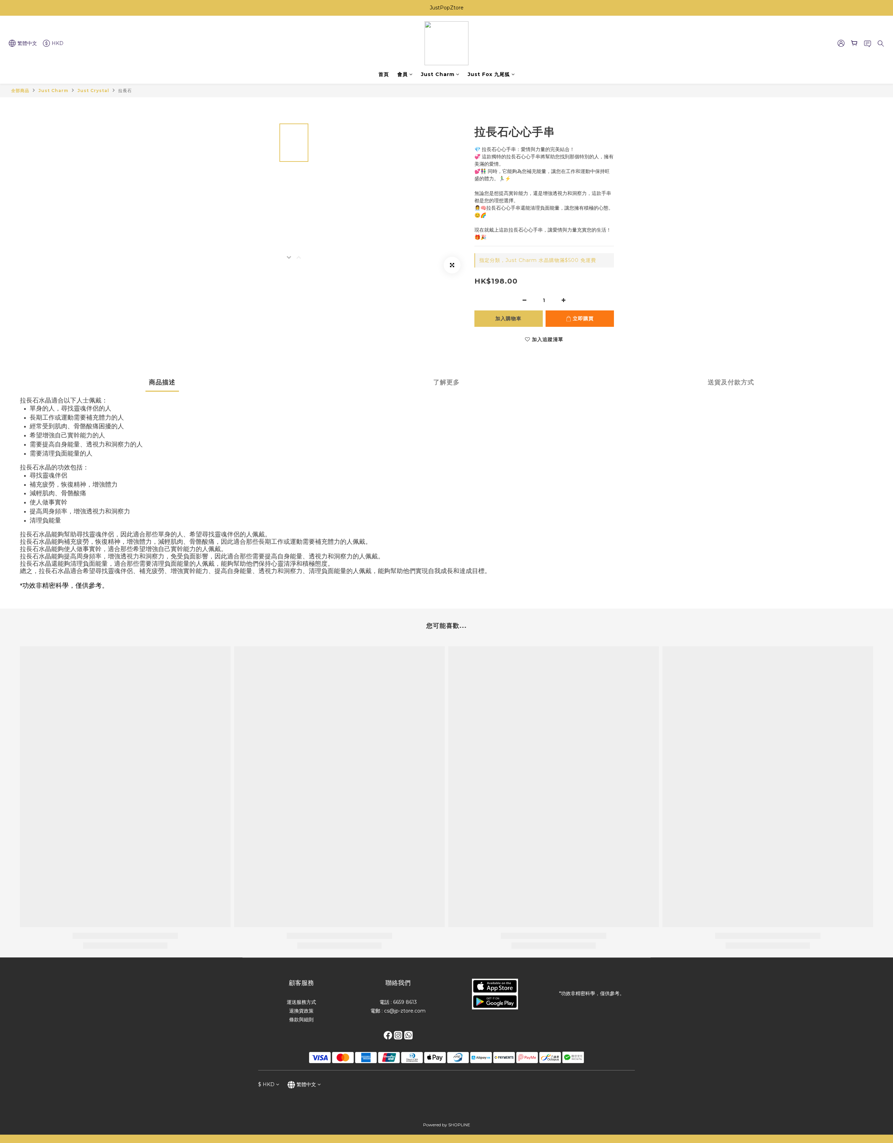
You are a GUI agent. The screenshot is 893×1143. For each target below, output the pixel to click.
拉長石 (125, 90)
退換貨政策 (301, 1011)
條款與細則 (301, 1019)
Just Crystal (93, 90)
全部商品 (20, 90)
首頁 (383, 74)
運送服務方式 (301, 1002)
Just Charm (438, 74)
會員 (402, 74)
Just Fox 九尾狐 (489, 74)
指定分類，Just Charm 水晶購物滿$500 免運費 (537, 260)
